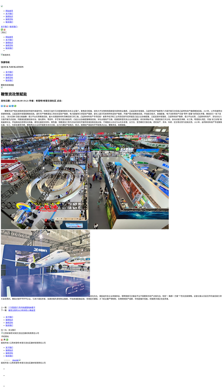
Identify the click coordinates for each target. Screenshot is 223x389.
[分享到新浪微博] (5, 29)
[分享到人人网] (13, 106)
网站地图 (15, 360)
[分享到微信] (2, 29)
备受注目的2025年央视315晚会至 (21, 310)
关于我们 (9, 14)
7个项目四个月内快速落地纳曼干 (21, 308)
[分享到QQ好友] (5, 340)
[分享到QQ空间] (5, 106)
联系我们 (9, 22)
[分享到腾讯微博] (10, 106)
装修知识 (9, 16)
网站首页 (9, 11)
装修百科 (9, 19)
